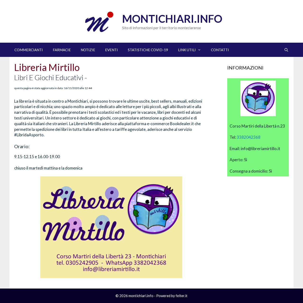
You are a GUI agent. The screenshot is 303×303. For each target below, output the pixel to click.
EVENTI (111, 50)
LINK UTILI (187, 50)
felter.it (181, 296)
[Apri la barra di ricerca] (286, 50)
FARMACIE (62, 50)
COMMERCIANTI (28, 50)
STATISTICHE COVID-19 (148, 50)
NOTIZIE (88, 50)
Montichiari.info (172, 18)
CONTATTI (220, 50)
